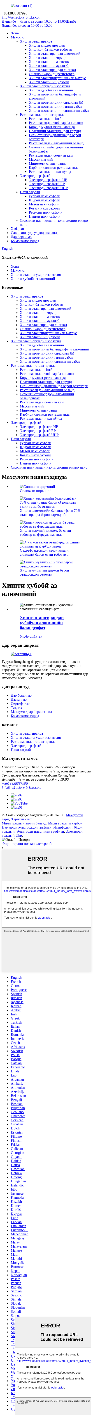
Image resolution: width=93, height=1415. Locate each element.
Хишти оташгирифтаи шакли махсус (57, 78)
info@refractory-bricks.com (21, 787)
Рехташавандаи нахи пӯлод (50, 172)
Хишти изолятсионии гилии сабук (55, 106)
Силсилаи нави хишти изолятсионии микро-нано (49, 467)
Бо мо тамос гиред (25, 241)
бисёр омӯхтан (31, 636)
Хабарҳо (17, 229)
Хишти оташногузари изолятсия (45, 86)
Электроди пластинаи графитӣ (40, 831)
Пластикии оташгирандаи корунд (55, 131)
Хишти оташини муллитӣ (49, 66)
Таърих (16, 708)
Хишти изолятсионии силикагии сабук (59, 110)
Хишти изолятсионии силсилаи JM (56, 102)
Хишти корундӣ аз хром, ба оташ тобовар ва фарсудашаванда (45, 532)
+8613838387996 (15, 783)
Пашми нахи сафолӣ (44, 216)
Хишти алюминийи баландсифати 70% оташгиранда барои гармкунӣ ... (50, 513)
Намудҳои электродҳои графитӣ (26, 827)
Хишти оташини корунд (47, 58)
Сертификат (20, 703)
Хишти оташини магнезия (49, 62)
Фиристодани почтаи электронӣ (27, 844)
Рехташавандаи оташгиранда (42, 115)
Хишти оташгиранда (36, 41)
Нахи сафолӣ (30, 192)
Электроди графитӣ (35, 176)
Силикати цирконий (35, 491)
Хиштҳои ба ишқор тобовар (50, 49)
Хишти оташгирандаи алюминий (54, 53)
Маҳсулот (18, 37)
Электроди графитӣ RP (47, 184)
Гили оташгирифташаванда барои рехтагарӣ (54, 386)
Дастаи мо (19, 699)
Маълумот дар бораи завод (31, 712)
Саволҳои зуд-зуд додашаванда (34, 233)
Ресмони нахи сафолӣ (46, 212)
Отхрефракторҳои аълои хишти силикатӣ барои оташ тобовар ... (45, 552)
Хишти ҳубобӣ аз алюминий (51, 90)
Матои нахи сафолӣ (44, 204)
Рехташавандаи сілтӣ (45, 119)
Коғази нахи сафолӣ (44, 208)
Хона (15, 33)
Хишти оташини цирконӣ (49, 82)
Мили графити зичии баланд (24, 823)
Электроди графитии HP (48, 180)
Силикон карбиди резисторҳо (51, 74)
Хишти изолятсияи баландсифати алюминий (54, 349)
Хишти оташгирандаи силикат (52, 70)
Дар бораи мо (21, 237)
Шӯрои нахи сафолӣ (44, 200)
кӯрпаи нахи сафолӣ (44, 196)
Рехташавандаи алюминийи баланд (56, 143)
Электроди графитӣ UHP (48, 188)
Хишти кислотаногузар (47, 45)
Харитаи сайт (21, 819)
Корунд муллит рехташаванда (52, 127)
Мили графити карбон (65, 823)
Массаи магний (41, 159)
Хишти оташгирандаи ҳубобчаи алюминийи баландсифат (42, 622)
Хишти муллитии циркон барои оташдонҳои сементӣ (44, 572)
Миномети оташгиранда (47, 163)
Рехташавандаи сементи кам (51, 155)
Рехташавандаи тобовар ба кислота (56, 123)
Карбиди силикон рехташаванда (54, 167)
